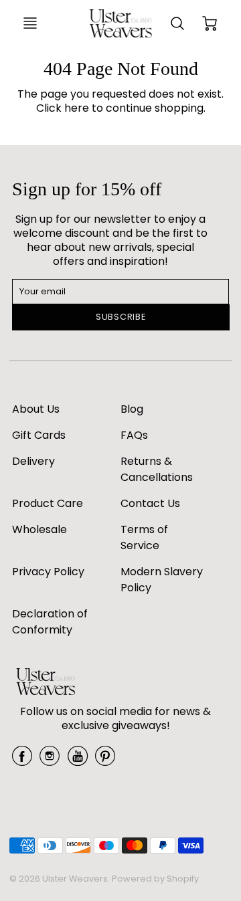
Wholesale (39, 529)
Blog (131, 409)
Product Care (47, 503)
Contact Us (150, 503)
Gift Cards (39, 435)
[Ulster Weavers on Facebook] (22, 761)
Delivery (33, 461)
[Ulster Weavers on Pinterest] (105, 761)
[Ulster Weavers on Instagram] (49, 761)
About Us (36, 409)
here (76, 108)
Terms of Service (144, 537)
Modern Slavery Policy (161, 579)
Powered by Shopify (155, 878)
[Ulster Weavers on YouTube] (78, 761)
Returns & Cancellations (156, 469)
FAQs (134, 435)
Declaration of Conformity (50, 621)
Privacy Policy (48, 571)
